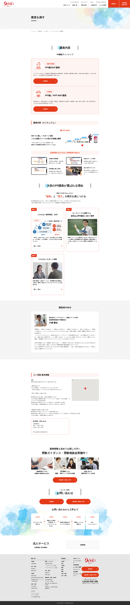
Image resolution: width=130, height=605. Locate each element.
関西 (62, 571)
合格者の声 (94, 5)
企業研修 (82, 545)
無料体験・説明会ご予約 (65, 479)
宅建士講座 (33, 575)
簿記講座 (33, 568)
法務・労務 (33, 584)
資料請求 (45, 81)
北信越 (62, 565)
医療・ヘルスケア (49, 561)
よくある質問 (102, 5)
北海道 (62, 561)
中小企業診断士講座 (35, 596)
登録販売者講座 (48, 563)
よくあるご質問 (77, 567)
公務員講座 (33, 563)
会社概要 (75, 571)
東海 (62, 569)
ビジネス (33, 591)
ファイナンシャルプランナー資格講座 (56, 31)
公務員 (32, 561)
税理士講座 (33, 570)
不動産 (32, 573)
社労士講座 (33, 586)
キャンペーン (84, 2)
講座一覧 (75, 5)
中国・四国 (63, 573)
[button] (85, 388)
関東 (62, 567)
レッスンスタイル (74, 2)
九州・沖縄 (63, 575)
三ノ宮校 (45, 31)
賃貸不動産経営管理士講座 (37, 577)
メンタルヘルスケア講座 (50, 565)
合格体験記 (76, 564)
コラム (91, 2)
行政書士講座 (34, 588)
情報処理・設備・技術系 (50, 577)
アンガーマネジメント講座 (51, 567)
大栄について (66, 5)
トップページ (33, 31)
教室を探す (84, 5)
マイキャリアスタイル (101, 2)
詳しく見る (37, 246)
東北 (62, 563)
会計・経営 (33, 566)
